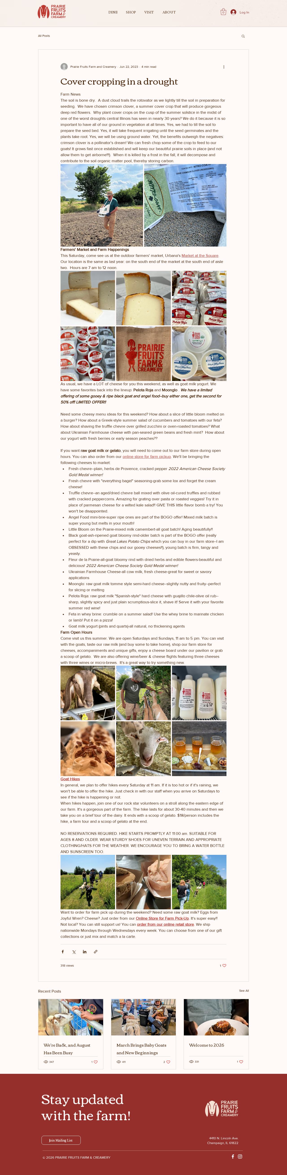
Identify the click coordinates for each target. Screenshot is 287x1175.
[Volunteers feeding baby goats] (143, 1017)
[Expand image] (102, 205)
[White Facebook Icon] (233, 1156)
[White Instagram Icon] (240, 1156)
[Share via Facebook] (63, 952)
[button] (113, 12)
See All (244, 990)
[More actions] (223, 66)
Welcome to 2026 (206, 1045)
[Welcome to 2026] (216, 1017)
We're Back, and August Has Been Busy (67, 1048)
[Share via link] (95, 952)
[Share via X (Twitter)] (74, 952)
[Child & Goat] (70, 1017)
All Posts (44, 35)
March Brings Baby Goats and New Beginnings (141, 1048)
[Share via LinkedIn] (85, 952)
